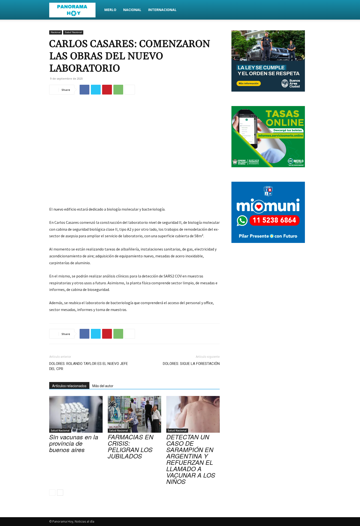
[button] (305, 10)
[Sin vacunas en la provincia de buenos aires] (76, 414)
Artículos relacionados (69, 386)
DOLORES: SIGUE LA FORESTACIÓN (191, 363)
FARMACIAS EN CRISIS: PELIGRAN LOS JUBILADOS (130, 446)
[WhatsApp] (118, 90)
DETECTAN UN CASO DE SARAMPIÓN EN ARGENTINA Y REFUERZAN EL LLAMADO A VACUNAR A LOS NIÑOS (190, 459)
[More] (130, 90)
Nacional (132, 9)
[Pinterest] (107, 90)
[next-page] (60, 493)
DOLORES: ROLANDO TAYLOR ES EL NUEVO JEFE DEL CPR (88, 366)
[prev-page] (52, 493)
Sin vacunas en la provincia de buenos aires (73, 443)
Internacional (162, 9)
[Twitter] (96, 90)
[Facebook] (84, 90)
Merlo (110, 9)
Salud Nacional (73, 32)
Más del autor (102, 386)
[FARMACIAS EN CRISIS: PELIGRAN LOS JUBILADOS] (134, 414)
